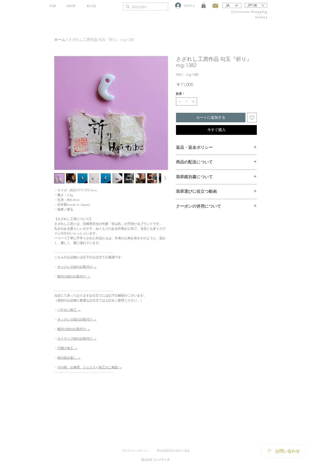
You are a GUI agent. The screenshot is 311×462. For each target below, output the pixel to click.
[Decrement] (179, 101)
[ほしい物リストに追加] (252, 117)
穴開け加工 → (67, 348)
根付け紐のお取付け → (73, 276)
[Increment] (193, 101)
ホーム (59, 39)
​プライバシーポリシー (135, 450)
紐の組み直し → (69, 358)
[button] (203, 5)
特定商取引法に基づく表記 (173, 450)
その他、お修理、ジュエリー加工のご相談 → (89, 367)
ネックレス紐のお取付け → (77, 267)
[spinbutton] (186, 101)
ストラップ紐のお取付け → (77, 338)
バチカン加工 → (69, 310)
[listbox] (256, 5)
